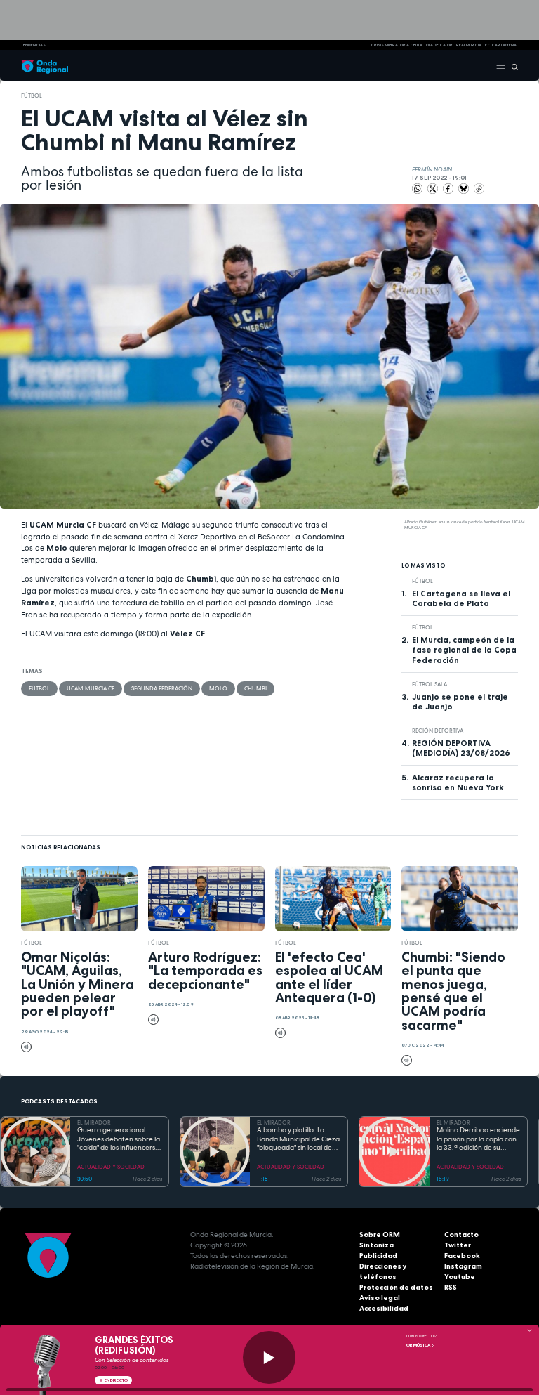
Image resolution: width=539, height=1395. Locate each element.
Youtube (459, 1276)
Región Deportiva (437, 730)
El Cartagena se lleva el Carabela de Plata (461, 598)
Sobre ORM (379, 1234)
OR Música (418, 1345)
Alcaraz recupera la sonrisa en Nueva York (458, 782)
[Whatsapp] (417, 188)
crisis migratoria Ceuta (396, 45)
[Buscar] (512, 65)
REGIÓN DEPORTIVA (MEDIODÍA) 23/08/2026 (461, 748)
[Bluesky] (464, 188)
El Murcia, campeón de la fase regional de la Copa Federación (464, 649)
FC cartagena (501, 45)
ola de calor (439, 45)
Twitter (457, 1245)
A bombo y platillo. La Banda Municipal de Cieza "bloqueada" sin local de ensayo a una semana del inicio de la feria (298, 1139)
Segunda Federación (161, 688)
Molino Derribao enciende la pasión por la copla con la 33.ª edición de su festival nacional (478, 1139)
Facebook (462, 1255)
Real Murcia (468, 45)
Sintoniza (376, 1245)
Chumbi (255, 688)
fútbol (31, 95)
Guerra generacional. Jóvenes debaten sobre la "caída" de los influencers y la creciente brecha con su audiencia (119, 1139)
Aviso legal (379, 1297)
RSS (450, 1287)
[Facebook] (449, 188)
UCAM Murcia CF (90, 688)
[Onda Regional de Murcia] (44, 65)
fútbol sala (429, 684)
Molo (218, 688)
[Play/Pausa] (269, 1357)
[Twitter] (433, 188)
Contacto (461, 1234)
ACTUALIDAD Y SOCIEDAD (111, 1166)
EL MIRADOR (94, 1122)
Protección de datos (396, 1287)
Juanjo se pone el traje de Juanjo (460, 702)
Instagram (463, 1266)
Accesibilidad (383, 1308)
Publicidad (378, 1255)
